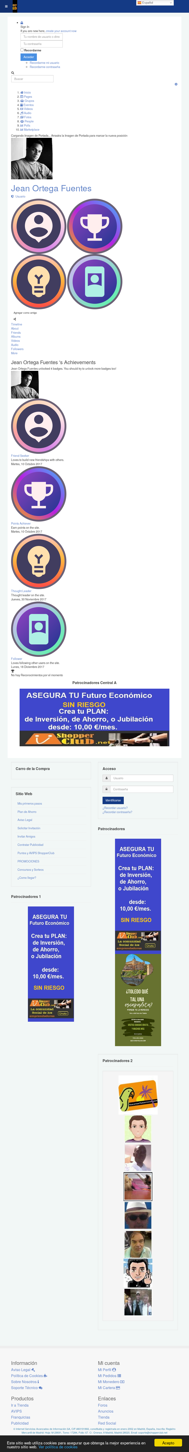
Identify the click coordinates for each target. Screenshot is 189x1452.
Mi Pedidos (107, 1375)
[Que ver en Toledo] (138, 1000)
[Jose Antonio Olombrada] (51, 964)
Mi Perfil (105, 1369)
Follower (16, 659)
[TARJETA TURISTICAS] (138, 1094)
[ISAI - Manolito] (138, 1301)
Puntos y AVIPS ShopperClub (36, 853)
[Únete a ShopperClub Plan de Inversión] (94, 717)
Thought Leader (21, 591)
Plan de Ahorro (27, 812)
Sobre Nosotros (24, 1381)
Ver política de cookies (58, 1446)
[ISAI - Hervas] (138, 1273)
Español (147, 2)
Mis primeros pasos (30, 803)
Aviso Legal (25, 820)
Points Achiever (21, 523)
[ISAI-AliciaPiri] (138, 1186)
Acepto (168, 1443)
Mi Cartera (107, 1387)
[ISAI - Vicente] (138, 1215)
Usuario (19, 196)
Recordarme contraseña (45, 67)
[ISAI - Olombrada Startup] (138, 896)
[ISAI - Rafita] (138, 1244)
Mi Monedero (109, 1381)
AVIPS (16, 1411)
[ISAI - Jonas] (138, 1129)
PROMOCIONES (28, 861)
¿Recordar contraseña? (117, 812)
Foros (102, 1405)
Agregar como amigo (25, 312)
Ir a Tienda (20, 1405)
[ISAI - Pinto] (138, 1157)
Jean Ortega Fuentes (51, 188)
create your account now (61, 31)
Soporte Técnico (25, 1387)
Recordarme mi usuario (44, 63)
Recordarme (32, 50)
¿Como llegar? (27, 878)
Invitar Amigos (26, 836)
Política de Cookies (27, 1375)
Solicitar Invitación (29, 828)
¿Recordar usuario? (115, 808)
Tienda (103, 1417)
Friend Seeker (20, 456)
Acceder (29, 57)
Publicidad (20, 1423)
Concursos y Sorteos (31, 870)
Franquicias (20, 1417)
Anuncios (105, 1411)
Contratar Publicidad (30, 845)
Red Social (107, 1423)
